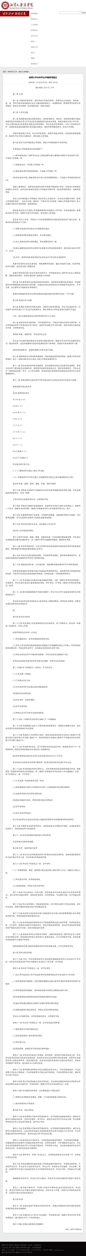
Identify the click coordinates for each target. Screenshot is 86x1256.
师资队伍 (34, 19)
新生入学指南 (23, 72)
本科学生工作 (12, 72)
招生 (32, 41)
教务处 (17, 1245)
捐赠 (32, 58)
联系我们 (34, 64)
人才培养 (34, 25)
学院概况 (34, 13)
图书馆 (11, 1245)
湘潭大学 (5, 1245)
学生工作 (34, 36)
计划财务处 (37, 1245)
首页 (4, 72)
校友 (32, 52)
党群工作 (34, 47)
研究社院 (23, 1245)
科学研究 (34, 30)
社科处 (30, 1245)
